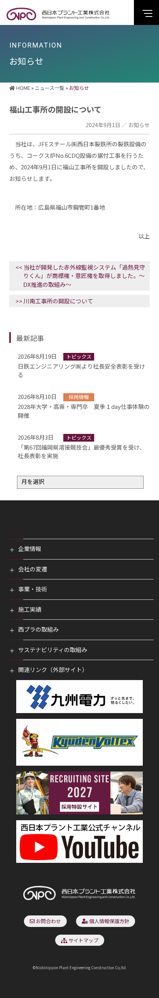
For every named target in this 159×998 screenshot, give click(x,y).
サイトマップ (82, 940)
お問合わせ (48, 921)
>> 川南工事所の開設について (54, 301)
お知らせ (139, 125)
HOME (22, 87)
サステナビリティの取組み (52, 649)
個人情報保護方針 (108, 921)
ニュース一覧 (49, 87)
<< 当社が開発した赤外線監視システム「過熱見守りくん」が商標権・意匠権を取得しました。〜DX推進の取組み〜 (80, 275)
